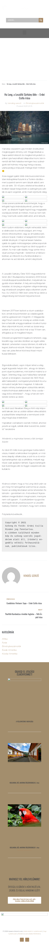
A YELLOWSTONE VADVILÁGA (24, 721)
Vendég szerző (14, 103)
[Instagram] (27, 940)
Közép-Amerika (9, 653)
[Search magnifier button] (41, 20)
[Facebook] (22, 940)
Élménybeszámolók (35, 103)
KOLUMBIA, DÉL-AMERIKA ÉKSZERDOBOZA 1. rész (24, 847)
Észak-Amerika (9, 650)
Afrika (4, 639)
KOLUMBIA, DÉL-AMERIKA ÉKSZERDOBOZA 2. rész (24, 782)
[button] (24, 32)
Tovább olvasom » (24, 724)
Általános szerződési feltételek (29, 934)
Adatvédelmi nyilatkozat (33, 931)
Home (3, 84)
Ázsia (4, 642)
